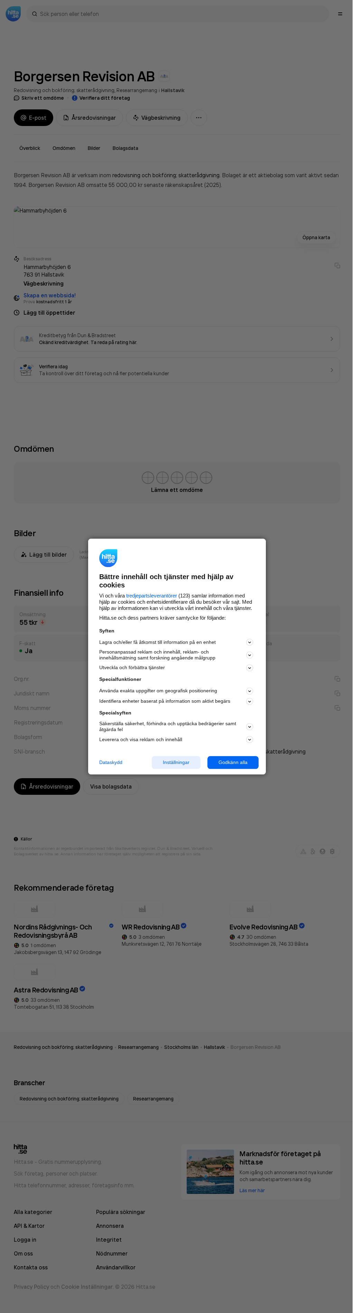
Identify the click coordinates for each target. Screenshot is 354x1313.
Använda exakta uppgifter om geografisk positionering (158, 691)
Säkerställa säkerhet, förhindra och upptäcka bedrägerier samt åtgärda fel (167, 726)
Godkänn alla (233, 762)
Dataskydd (110, 762)
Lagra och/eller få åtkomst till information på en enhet (157, 642)
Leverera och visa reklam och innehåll (140, 739)
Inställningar (176, 762)
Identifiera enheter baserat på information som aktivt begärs (164, 701)
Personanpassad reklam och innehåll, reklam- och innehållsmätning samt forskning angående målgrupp (157, 655)
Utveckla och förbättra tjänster (132, 668)
